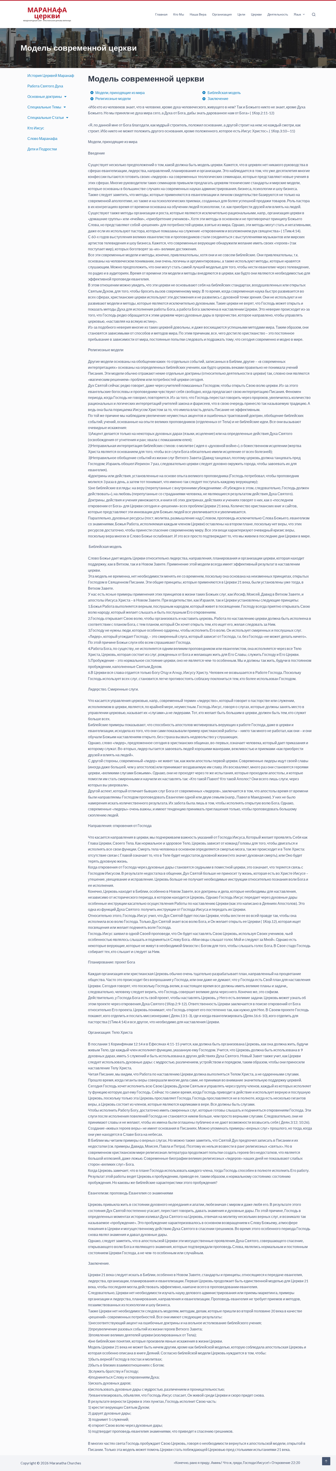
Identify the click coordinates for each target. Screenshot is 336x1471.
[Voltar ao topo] (326, 1461)
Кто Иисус (35, 128)
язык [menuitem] (297, 14)
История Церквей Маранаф (50, 75)
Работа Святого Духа (45, 86)
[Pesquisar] (313, 14)
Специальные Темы (44, 107)
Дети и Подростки (42, 149)
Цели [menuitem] (241, 14)
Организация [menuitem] (222, 14)
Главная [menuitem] (161, 14)
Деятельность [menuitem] (277, 14)
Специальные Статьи (45, 117)
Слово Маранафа (42, 138)
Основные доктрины (44, 96)
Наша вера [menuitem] (198, 14)
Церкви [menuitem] (256, 14)
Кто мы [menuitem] (178, 14)
